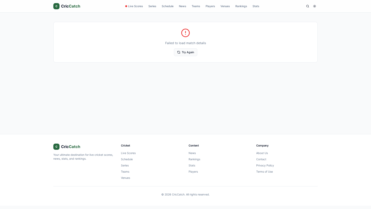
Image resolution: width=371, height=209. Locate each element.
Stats (256, 6)
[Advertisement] (185, 91)
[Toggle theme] (314, 6)
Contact (261, 159)
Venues (225, 6)
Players (210, 6)
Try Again (188, 52)
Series (152, 6)
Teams (196, 6)
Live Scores (135, 6)
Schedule (168, 6)
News (182, 6)
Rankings (241, 6)
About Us (262, 153)
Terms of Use (264, 171)
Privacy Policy (265, 165)
